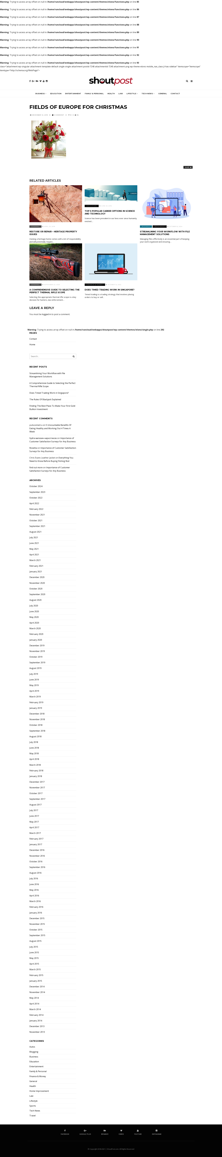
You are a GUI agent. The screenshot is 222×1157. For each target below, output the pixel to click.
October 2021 (35, 520)
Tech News (147, 93)
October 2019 (35, 657)
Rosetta (33, 448)
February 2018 (36, 770)
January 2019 (35, 708)
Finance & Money (95, 284)
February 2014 (36, 1015)
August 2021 (35, 532)
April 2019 (34, 691)
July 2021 (33, 537)
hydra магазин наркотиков (43, 438)
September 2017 (37, 799)
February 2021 (36, 566)
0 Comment (59, 115)
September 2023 (37, 492)
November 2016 (37, 856)
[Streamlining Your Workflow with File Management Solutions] (166, 203)
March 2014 (35, 1009)
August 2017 (35, 804)
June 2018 (34, 748)
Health (111, 93)
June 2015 (34, 952)
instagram (156, 1134)
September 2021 (37, 526)
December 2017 (36, 782)
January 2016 (35, 913)
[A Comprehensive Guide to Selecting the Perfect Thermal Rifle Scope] (55, 261)
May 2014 (34, 998)
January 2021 (35, 571)
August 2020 (35, 600)
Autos (32, 1047)
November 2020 (37, 583)
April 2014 (34, 1004)
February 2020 (36, 634)
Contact (175, 93)
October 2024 (35, 486)
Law (120, 93)
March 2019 (35, 696)
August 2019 (35, 668)
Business (40, 93)
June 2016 (34, 884)
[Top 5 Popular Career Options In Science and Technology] (111, 193)
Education (56, 93)
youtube (138, 1134)
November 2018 (37, 719)
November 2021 (37, 515)
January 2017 (35, 844)
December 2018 (36, 714)
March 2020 (35, 628)
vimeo (121, 1134)
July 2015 (33, 947)
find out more (36, 467)
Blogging (33, 1052)
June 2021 (34, 543)
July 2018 (33, 742)
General (162, 93)
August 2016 (35, 873)
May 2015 (34, 958)
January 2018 (35, 776)
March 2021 (35, 560)
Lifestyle (131, 93)
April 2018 (34, 759)
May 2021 (34, 549)
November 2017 (37, 787)
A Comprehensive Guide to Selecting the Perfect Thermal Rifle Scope (54, 291)
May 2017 (34, 822)
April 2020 (34, 623)
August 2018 (35, 736)
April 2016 (34, 895)
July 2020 (33, 605)
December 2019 (36, 645)
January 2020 (35, 640)
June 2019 (34, 679)
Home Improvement (39, 1091)
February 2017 (36, 839)
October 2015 (35, 930)
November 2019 (37, 651)
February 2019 (36, 702)
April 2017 (34, 827)
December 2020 (36, 577)
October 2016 (35, 861)
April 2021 (34, 554)
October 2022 (35, 498)
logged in (46, 314)
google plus (85, 1134)
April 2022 (34, 503)
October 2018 (35, 725)
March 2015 (35, 969)
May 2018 (34, 753)
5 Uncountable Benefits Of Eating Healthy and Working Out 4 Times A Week (50, 428)
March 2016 (35, 901)
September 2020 (37, 594)
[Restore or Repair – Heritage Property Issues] (55, 203)
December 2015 (36, 918)
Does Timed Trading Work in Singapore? (109, 290)
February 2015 (36, 975)
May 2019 (34, 685)
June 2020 (34, 611)
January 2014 (35, 1020)
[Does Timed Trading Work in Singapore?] (111, 261)
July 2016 (33, 878)
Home (32, 344)
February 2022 (36, 509)
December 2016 (36, 850)
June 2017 (34, 816)
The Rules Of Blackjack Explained (45, 399)
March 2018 (35, 765)
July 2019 (33, 674)
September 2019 (37, 662)
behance (104, 1134)
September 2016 (37, 867)
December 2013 (36, 1026)
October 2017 (35, 793)
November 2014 (37, 992)
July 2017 (33, 810)
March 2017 (35, 833)
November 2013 (37, 1032)
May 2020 (34, 617)
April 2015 (34, 964)
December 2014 (36, 986)
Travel (32, 1115)
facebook (65, 1134)
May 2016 (34, 890)
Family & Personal (94, 93)
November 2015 (37, 924)
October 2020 (35, 589)
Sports (32, 1106)
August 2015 (35, 941)
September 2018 (37, 731)
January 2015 (35, 981)
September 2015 (37, 935)
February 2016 (36, 907)
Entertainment (73, 93)
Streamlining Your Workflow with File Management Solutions (165, 233)
